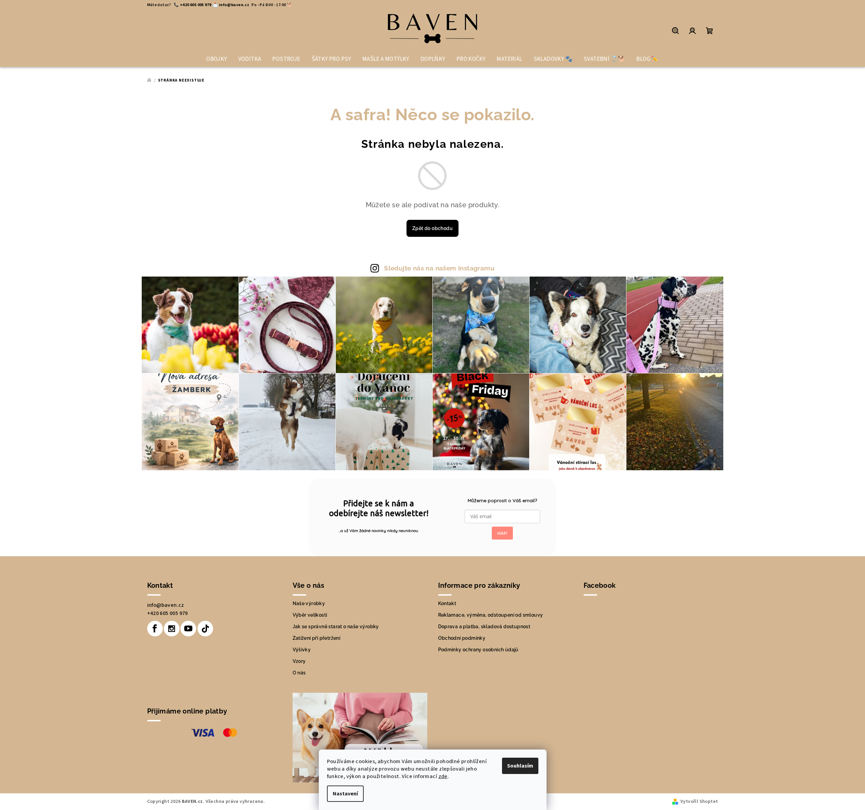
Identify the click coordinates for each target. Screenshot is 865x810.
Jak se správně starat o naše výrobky (336, 626)
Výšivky (302, 649)
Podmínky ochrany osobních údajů (478, 649)
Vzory (299, 661)
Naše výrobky (309, 603)
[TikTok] (205, 628)
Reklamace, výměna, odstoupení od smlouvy (490, 615)
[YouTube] (188, 628)
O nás (299, 672)
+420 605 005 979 (167, 613)
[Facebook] (155, 628)
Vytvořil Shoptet (699, 801)
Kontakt (447, 603)
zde (443, 776)
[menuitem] (216, 59)
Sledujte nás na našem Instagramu (439, 268)
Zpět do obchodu (432, 228)
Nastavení (345, 793)
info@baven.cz (165, 605)
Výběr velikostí (310, 615)
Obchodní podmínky (462, 638)
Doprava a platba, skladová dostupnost (484, 626)
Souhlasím (520, 766)
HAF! (502, 533)
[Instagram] (171, 628)
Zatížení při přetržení (317, 638)
